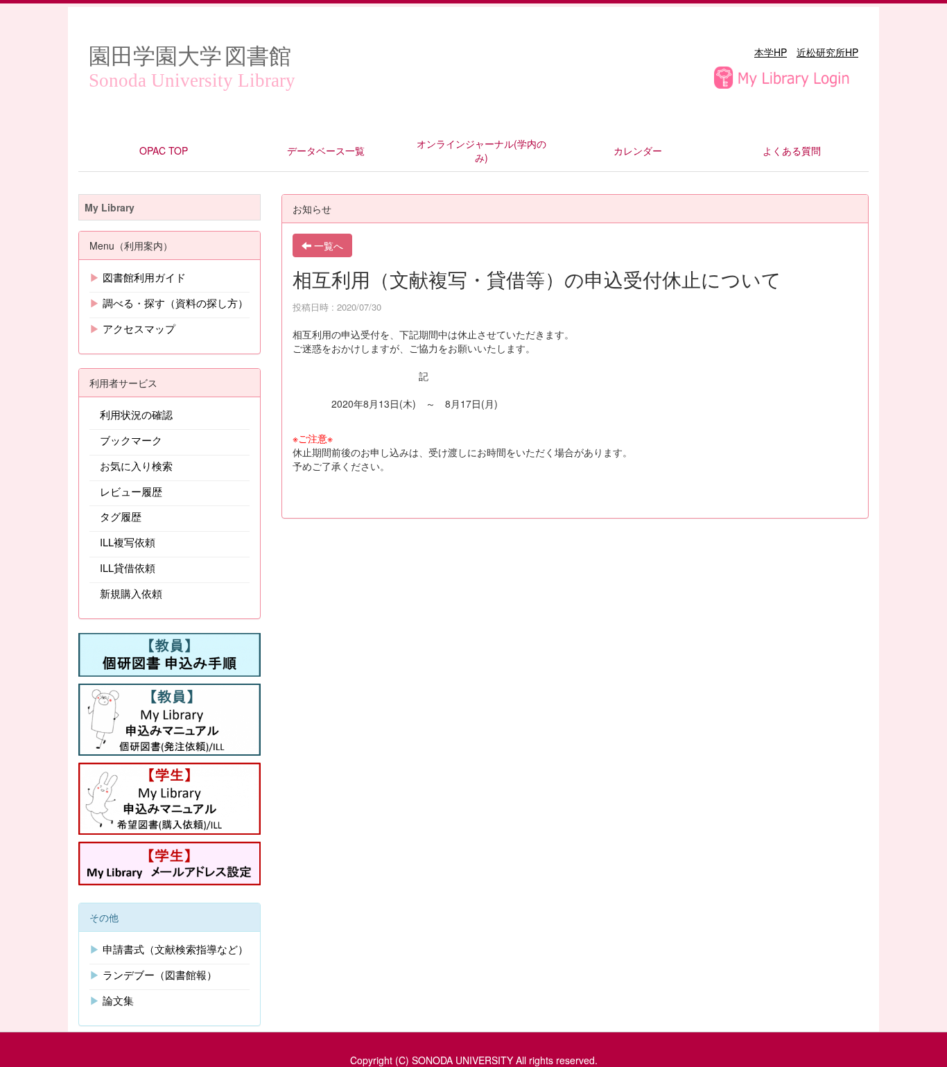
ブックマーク (131, 440)
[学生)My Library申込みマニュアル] (169, 797)
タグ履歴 (120, 516)
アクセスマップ (139, 328)
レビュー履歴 (131, 491)
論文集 (118, 1000)
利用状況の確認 (136, 414)
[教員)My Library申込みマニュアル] (169, 718)
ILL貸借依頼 (127, 567)
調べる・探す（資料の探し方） (175, 302)
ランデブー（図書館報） (160, 974)
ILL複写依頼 (127, 542)
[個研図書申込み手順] (169, 653)
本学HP (770, 52)
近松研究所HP (827, 52)
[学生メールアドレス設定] (169, 862)
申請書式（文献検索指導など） (175, 949)
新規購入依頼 (131, 593)
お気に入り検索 (136, 465)
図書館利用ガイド (144, 277)
